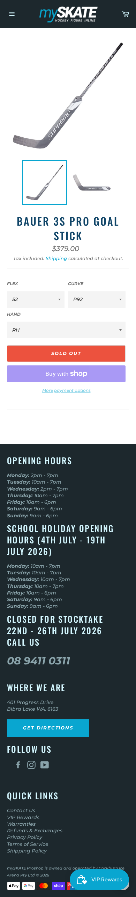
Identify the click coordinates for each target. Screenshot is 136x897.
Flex (12, 283)
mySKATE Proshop (25, 868)
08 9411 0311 (38, 660)
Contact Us (21, 810)
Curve (75, 283)
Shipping (56, 258)
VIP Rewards (23, 817)
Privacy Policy (24, 837)
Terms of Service (27, 844)
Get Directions (48, 727)
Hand (14, 314)
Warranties (21, 824)
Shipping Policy (27, 851)
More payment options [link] (66, 390)
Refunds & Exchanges (34, 830)
